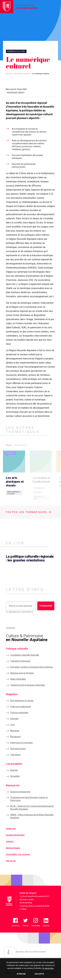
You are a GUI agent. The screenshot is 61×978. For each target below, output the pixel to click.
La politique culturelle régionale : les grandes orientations (30, 558)
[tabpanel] (15, 477)
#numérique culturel (15, 93)
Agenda (14, 770)
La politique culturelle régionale (24, 655)
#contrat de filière (38, 497)
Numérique (15, 736)
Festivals (14, 718)
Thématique (20, 445)
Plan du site (11, 861)
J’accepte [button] (39, 974)
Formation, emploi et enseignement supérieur (31, 667)
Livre (12, 724)
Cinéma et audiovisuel (20, 706)
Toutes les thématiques (27, 512)
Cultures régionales (19, 712)
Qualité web (11, 829)
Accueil (9, 74)
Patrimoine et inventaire (21, 742)
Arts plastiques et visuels (21, 700)
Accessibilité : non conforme (18, 854)
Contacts (9, 842)
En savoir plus (48, 968)
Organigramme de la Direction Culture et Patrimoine (29, 799)
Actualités (15, 776)
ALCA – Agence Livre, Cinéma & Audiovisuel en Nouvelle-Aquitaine (32, 807)
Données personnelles (15, 835)
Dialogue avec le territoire (22, 673)
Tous (8, 445)
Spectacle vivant (18, 748)
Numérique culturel (22, 74)
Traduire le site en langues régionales (27, 685)
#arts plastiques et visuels (13, 493)
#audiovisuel (39, 488)
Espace (20, 792)
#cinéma (37, 492)
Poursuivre (46, 606)
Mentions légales (13, 848)
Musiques (14, 730)
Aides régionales (18, 679)
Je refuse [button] (21, 974)
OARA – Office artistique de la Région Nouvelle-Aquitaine (32, 816)
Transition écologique (20, 661)
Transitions (15, 754)
